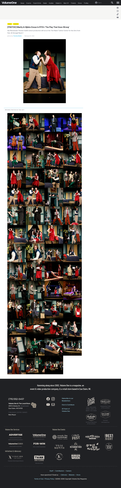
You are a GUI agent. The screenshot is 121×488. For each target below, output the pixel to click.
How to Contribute (68, 405)
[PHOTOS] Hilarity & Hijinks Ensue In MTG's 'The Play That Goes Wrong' (38, 27)
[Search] (112, 2)
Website (71, 475)
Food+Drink (37, 3)
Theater (16, 24)
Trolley (86, 3)
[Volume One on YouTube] (117, 17)
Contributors (59, 471)
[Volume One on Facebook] (117, 7)
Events (28, 3)
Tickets (73, 3)
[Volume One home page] (10, 3)
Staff (51, 471)
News (22, 3)
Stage (9, 24)
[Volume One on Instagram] (117, 11)
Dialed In (58, 3)
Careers (68, 471)
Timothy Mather (17, 36)
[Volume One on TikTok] (117, 14)
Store (80, 3)
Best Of (66, 3)
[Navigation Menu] (118, 2)
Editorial (64, 475)
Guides (51, 3)
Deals (45, 3)
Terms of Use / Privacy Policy (44, 479)
